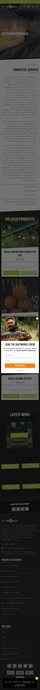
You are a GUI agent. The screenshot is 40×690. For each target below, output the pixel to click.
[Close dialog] (37, 318)
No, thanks (20, 370)
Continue (27, 682)
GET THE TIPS (20, 366)
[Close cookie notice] (36, 678)
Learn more (19, 685)
